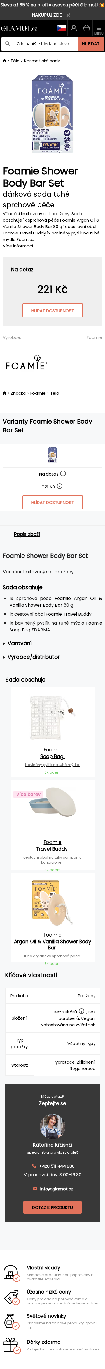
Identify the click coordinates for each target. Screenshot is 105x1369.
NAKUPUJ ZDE (47, 15)
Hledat (91, 44)
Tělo (15, 61)
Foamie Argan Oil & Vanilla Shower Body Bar (56, 601)
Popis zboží (27, 534)
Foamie (94, 337)
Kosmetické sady (42, 61)
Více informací (18, 246)
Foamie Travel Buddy (69, 614)
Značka (18, 393)
